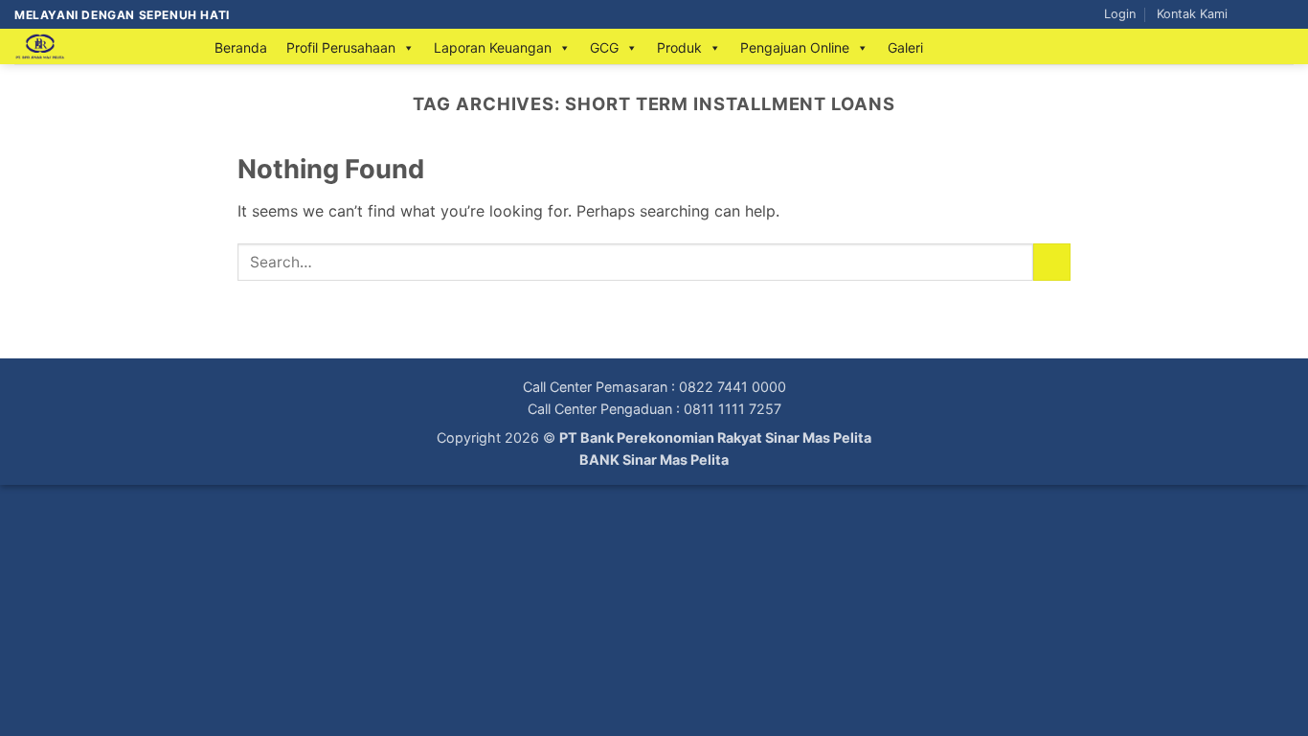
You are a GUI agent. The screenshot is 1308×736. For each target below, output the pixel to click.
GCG (604, 47)
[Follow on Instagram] (1266, 14)
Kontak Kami (1192, 14)
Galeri (905, 47)
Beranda (240, 47)
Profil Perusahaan (340, 47)
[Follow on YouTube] (1284, 14)
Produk (679, 47)
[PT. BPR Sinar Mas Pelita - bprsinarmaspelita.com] (95, 46)
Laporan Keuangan (493, 47)
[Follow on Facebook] (1247, 14)
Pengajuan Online (794, 47)
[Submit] (1052, 262)
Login (1120, 14)
